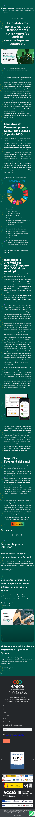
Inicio (4, 8)
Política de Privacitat (12, 812)
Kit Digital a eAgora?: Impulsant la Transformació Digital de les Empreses (17, 650)
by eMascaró (17, 815)
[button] (13, 535)
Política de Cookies (23, 812)
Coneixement (10, 8)
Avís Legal (28, 811)
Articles (17, 16)
